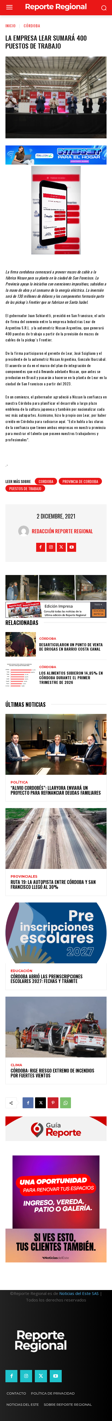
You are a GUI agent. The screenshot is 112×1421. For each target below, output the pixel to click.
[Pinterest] (53, 1102)
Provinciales (24, 876)
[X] (61, 547)
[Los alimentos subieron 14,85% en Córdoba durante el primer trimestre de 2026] (20, 675)
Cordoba (46, 481)
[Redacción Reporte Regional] (25, 531)
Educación (21, 971)
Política (19, 782)
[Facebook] (40, 547)
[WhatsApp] (65, 1102)
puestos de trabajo (25, 488)
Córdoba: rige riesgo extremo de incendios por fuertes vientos (52, 1073)
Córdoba (32, 25)
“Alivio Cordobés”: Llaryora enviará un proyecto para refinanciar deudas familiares (56, 790)
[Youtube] (71, 547)
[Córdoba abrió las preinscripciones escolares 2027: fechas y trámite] (56, 932)
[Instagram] (50, 547)
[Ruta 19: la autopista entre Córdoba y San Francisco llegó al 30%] (56, 838)
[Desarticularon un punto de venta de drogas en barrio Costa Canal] (20, 644)
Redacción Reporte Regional (62, 531)
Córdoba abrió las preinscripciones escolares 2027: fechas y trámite (47, 979)
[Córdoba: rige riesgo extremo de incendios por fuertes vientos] (56, 1027)
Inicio (10, 25)
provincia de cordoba (80, 481)
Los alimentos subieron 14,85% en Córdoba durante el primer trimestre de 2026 (71, 677)
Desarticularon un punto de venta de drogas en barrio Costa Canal (71, 647)
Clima (16, 1065)
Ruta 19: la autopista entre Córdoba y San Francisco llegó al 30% (53, 884)
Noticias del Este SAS (79, 1293)
